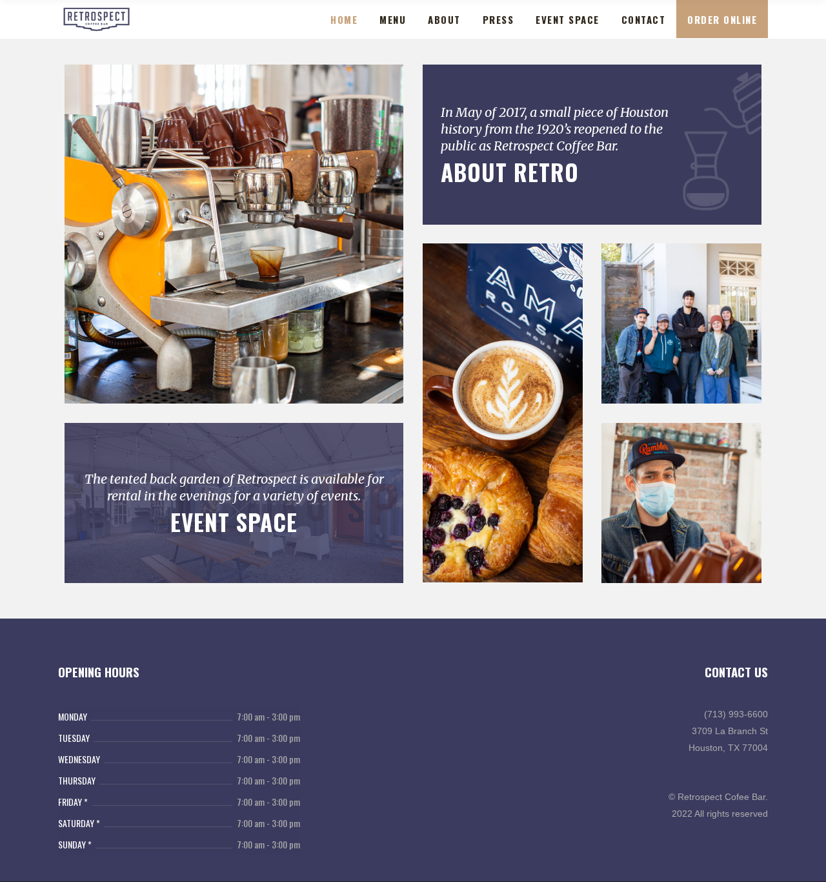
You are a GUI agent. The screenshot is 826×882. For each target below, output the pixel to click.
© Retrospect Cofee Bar (717, 797)
